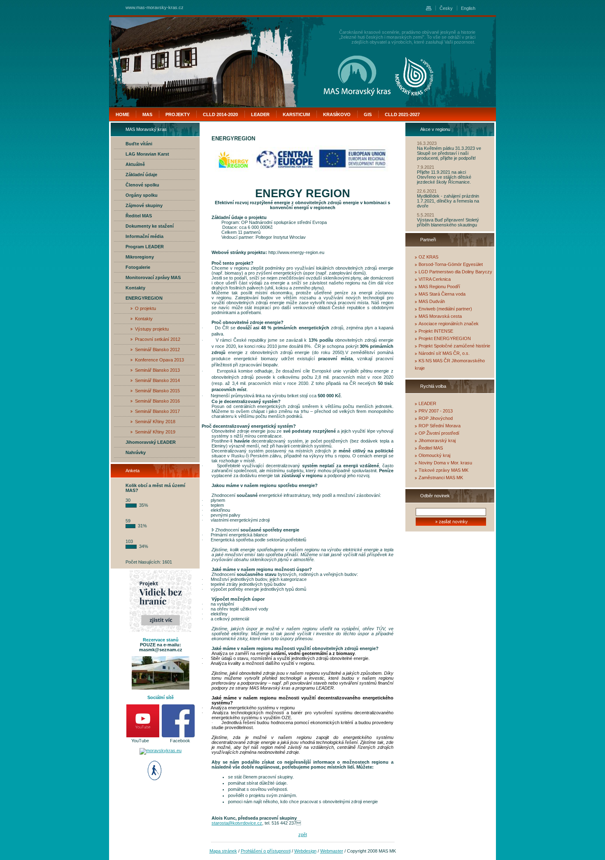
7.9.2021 (425, 167)
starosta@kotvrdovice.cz (237, 822)
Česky (446, 8)
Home (122, 114)
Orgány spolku (142, 195)
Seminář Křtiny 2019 (155, 431)
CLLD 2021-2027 (402, 114)
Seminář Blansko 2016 (157, 401)
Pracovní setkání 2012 (157, 339)
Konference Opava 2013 (159, 359)
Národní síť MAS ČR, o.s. (444, 353)
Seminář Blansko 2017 (157, 411)
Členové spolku (142, 184)
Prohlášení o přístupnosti (266, 850)
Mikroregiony (140, 256)
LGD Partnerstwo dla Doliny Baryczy (455, 271)
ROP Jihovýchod (436, 418)
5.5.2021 (425, 214)
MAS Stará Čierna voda (442, 293)
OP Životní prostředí (439, 433)
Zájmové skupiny (144, 205)
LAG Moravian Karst (147, 153)
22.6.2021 (427, 191)
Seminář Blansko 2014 (157, 380)
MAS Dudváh (432, 301)
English (468, 8)
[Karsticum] (414, 76)
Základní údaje (141, 174)
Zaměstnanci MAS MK (441, 477)
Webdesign (305, 850)
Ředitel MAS (139, 215)
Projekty (177, 114)
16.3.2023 (427, 143)
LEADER (427, 403)
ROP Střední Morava (440, 425)
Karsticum (296, 114)
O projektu (145, 308)
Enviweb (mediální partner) (445, 308)
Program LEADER (145, 246)
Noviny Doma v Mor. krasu (445, 462)
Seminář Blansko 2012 (157, 349)
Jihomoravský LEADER (151, 442)
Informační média (144, 236)
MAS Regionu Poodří (439, 286)
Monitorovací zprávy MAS (153, 277)
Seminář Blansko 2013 (157, 370)
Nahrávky (136, 452)
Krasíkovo (337, 114)
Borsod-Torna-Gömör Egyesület (451, 264)
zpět (302, 834)
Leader (260, 114)
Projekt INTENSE (436, 331)
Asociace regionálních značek (449, 323)
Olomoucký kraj (434, 455)
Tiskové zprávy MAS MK (443, 470)
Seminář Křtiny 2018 (155, 421)
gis (368, 114)
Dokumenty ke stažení (150, 226)
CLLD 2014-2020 (220, 114)
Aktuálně (135, 164)
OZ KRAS (428, 256)
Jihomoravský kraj (437, 440)
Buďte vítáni (139, 143)
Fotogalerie (138, 267)
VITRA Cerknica (435, 279)
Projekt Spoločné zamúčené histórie (454, 345)
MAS (147, 114)
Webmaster (331, 850)
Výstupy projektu (152, 328)
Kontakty (135, 287)
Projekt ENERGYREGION (445, 338)
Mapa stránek (223, 850)
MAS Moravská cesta (440, 316)
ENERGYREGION (144, 298)
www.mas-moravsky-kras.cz (155, 7)
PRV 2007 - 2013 (436, 410)
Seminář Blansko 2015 (157, 390)
